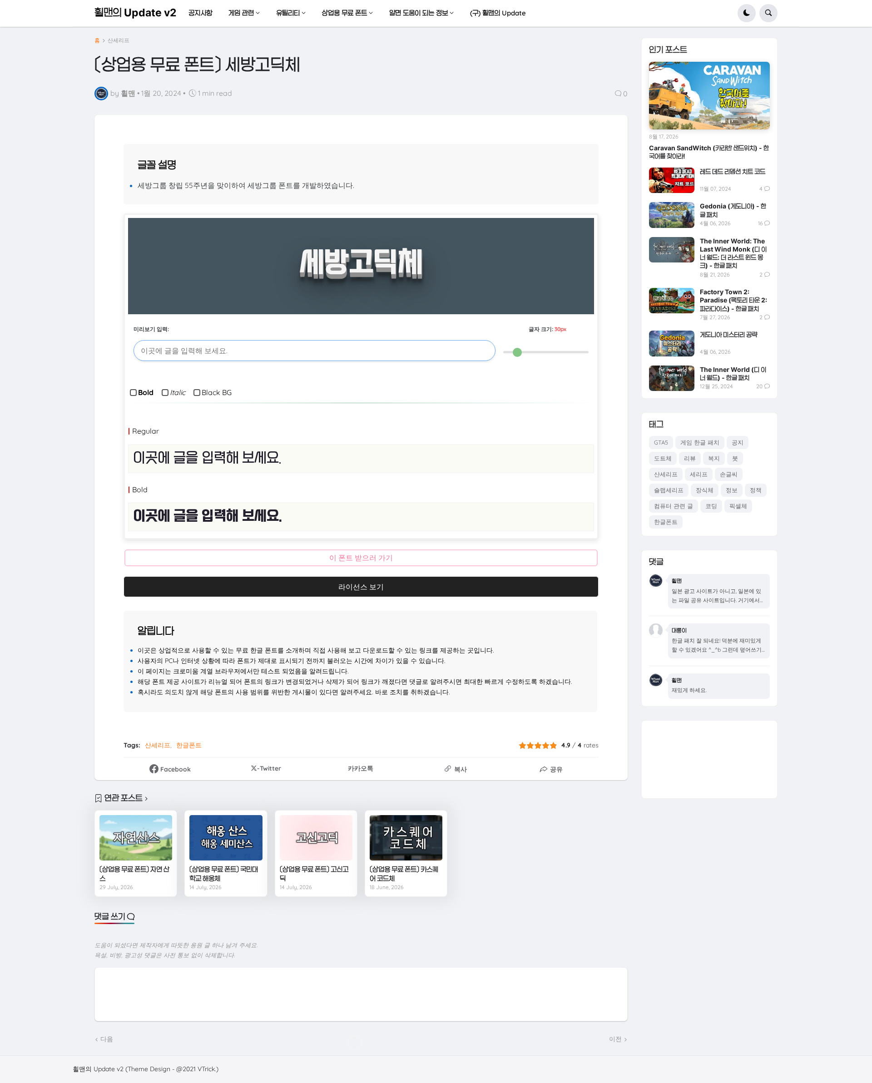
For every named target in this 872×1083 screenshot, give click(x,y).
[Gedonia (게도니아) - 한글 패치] (671, 214)
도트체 (663, 458)
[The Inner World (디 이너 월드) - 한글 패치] (671, 378)
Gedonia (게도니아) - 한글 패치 (733, 210)
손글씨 (729, 474)
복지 (714, 458)
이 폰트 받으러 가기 (361, 558)
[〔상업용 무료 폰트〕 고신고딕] (316, 837)
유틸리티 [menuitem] (288, 13)
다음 (106, 1039)
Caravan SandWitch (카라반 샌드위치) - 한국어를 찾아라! (709, 152)
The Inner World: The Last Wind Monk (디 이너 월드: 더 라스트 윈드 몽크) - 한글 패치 (733, 253)
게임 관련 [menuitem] (241, 13)
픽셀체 (738, 505)
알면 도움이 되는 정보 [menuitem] (418, 13)
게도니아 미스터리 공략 (728, 334)
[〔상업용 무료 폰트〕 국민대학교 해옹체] (225, 837)
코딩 (711, 505)
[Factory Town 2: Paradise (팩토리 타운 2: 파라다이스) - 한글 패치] (671, 300)
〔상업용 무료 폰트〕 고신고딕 (314, 874)
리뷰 (690, 458)
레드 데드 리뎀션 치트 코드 (732, 171)
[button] (747, 13)
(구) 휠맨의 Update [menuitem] (498, 13)
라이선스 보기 (361, 586)
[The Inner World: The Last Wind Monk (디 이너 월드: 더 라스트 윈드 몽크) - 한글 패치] (671, 249)
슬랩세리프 (669, 490)
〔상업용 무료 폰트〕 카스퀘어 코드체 (404, 874)
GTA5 (661, 442)
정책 (756, 490)
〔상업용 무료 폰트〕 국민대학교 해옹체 (223, 874)
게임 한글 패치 (699, 442)
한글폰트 (189, 745)
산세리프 (118, 40)
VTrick (206, 1069)
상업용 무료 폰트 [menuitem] (344, 13)
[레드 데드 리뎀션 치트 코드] (671, 180)
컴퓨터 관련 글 (673, 505)
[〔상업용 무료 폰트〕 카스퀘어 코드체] (406, 837)
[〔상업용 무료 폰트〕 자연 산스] (135, 837)
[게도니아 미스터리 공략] (671, 343)
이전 (615, 1039)
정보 (732, 490)
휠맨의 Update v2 (135, 12)
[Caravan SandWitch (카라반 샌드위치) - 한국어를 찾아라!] (709, 96)
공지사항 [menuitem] (200, 13)
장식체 (704, 490)
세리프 (699, 474)
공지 (737, 442)
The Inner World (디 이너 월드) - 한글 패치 (733, 373)
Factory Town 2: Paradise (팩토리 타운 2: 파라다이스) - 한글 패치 (733, 300)
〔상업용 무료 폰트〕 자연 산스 (134, 874)
